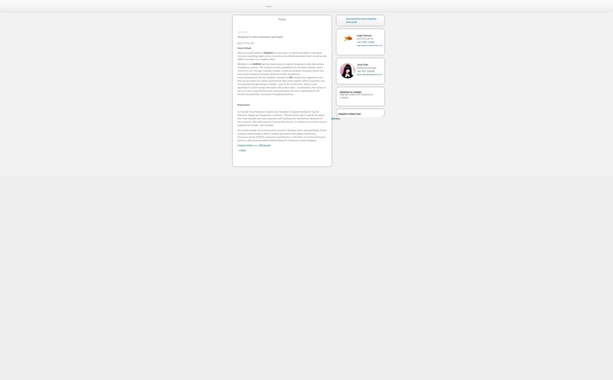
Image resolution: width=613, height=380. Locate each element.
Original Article (245, 145)
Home (269, 6)
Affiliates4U (264, 145)
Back (242, 150)
